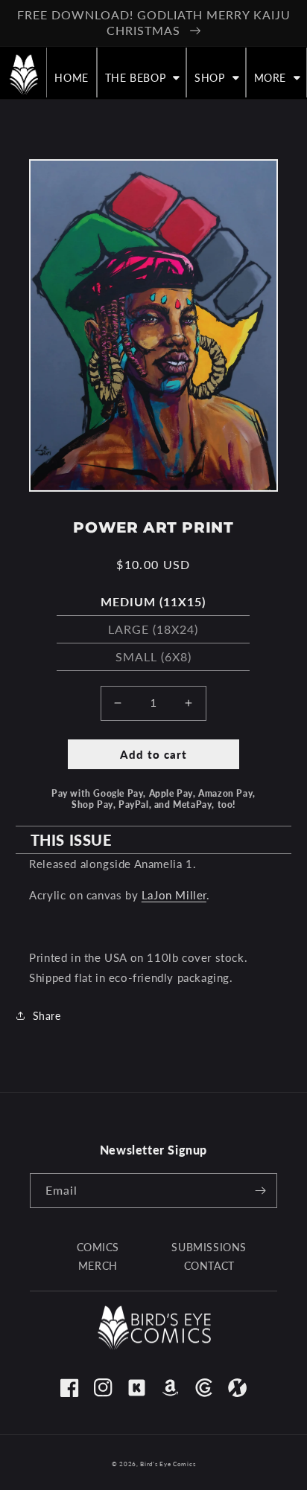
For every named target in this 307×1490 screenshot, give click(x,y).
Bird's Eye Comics (167, 1464)
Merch (98, 1265)
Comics (98, 1247)
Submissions (209, 1247)
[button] (142, 78)
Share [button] (47, 1015)
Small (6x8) (153, 656)
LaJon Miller (174, 895)
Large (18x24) (153, 629)
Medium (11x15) (153, 601)
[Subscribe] (260, 1190)
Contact (209, 1265)
